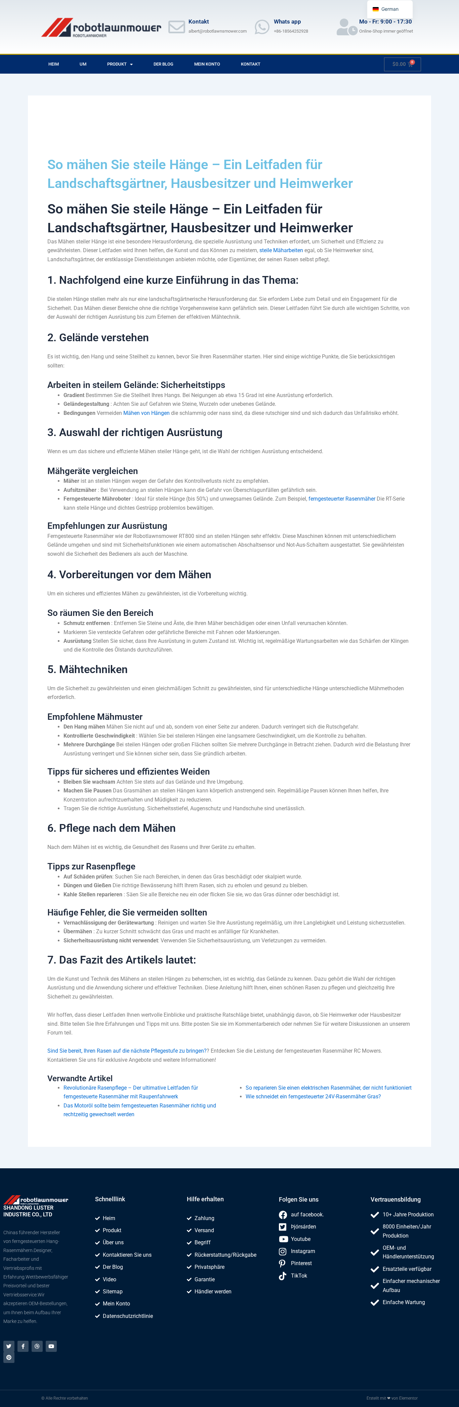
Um (83, 64)
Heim (53, 64)
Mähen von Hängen (146, 413)
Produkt (117, 64)
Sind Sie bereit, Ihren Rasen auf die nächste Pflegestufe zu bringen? (127, 1051)
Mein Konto (207, 64)
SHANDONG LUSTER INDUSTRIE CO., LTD (28, 1211)
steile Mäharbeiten (281, 250)
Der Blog (163, 64)
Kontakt (250, 64)
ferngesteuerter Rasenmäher (341, 499)
